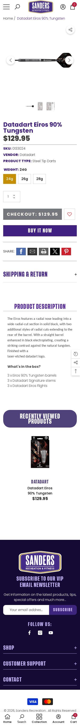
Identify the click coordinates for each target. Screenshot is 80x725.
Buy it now (40, 230)
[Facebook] (29, 632)
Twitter (55, 251)
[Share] (70, 29)
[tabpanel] (40, 476)
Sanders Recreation (31, 710)
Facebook (21, 251)
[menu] (6, 7)
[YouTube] (50, 632)
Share (70, 29)
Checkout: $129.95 (32, 214)
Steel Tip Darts (44, 161)
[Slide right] (69, 60)
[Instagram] (40, 632)
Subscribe (63, 610)
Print (43, 251)
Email (32, 251)
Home (8, 18)
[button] (17, 7)
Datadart (27, 154)
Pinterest (66, 251)
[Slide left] (10, 60)
